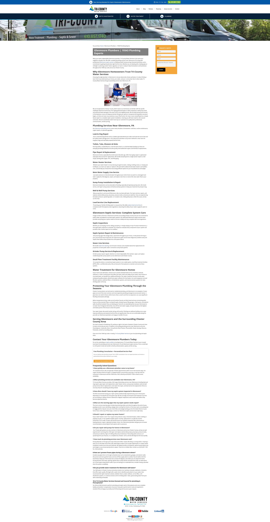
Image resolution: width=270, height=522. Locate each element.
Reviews (151, 9)
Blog (144, 9)
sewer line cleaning (104, 246)
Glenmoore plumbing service (103, 128)
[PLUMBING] (161, 16)
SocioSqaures (139, 519)
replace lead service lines (134, 205)
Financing (158, 9)
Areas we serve (168, 9)
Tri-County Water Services (122, 333)
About (138, 9)
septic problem (110, 342)
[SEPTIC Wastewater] (96, 16)
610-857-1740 (142, 504)
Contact (177, 9)
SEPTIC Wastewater (106, 16)
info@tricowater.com (130, 504)
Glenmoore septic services (107, 62)
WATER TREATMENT (137, 16)
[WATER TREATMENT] (128, 16)
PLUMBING (168, 16)
